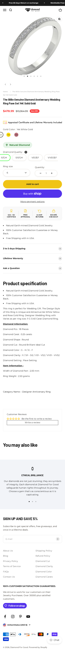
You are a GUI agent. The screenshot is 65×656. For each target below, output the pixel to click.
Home (5, 92)
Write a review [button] (32, 422)
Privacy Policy (10, 561)
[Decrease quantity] (40, 173)
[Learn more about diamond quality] (25, 152)
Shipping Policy (44, 550)
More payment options (32, 201)
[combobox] (16, 172)
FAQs (6, 571)
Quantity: (40, 167)
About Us (8, 550)
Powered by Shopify (38, 647)
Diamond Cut (43, 561)
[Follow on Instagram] (13, 616)
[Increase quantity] (51, 173)
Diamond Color (44, 571)
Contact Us (9, 576)
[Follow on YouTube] (28, 616)
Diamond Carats (44, 576)
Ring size (8, 166)
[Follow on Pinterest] (20, 616)
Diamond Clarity (44, 566)
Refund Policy (43, 555)
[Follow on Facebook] (5, 616)
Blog (5, 555)
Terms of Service (12, 566)
